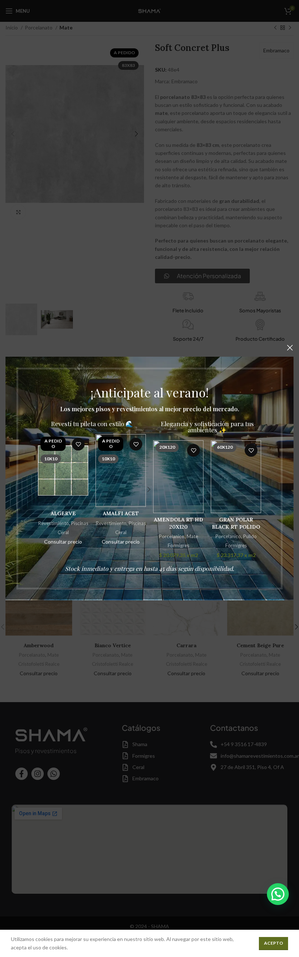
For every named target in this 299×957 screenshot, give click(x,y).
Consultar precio (63, 541)
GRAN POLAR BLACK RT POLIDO (236, 523)
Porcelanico (172, 536)
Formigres (178, 545)
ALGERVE (63, 513)
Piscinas (79, 523)
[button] (278, 894)
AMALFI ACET (121, 513)
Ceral (63, 532)
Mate (192, 536)
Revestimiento (53, 523)
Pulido (250, 536)
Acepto (273, 943)
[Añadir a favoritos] (78, 444)
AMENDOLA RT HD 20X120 (178, 523)
